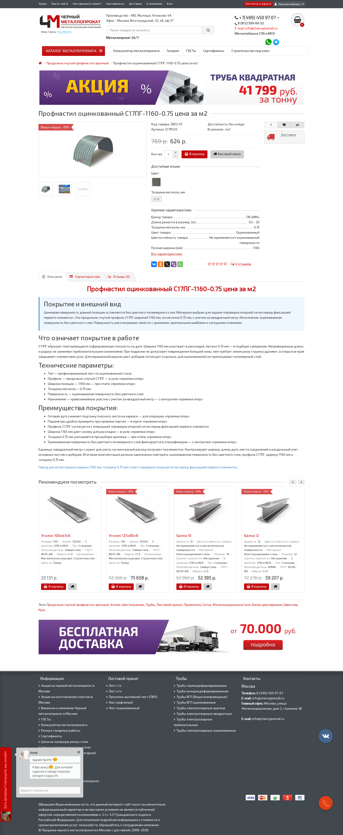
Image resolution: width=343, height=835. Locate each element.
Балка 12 (251, 535)
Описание (54, 276)
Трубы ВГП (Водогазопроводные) (201, 697)
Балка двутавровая (267, 605)
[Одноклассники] (160, 264)
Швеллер (291, 605)
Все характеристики (166, 254)
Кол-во (156, 154)
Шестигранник (133, 605)
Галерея (173, 51)
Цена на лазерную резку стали (64, 742)
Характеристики (87, 276)
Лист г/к (115, 685)
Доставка (135, 3)
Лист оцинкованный (124, 708)
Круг (42, 610)
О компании (154, 3)
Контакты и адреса (258, 3)
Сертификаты (115, 3)
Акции (43, 3)
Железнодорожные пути (232, 605)
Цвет (155, 173)
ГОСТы (191, 51)
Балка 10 (183, 535)
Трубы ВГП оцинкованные (196, 702)
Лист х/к (115, 691)
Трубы (150, 605)
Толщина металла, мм (168, 192)
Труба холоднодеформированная (202, 691)
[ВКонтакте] (154, 264)
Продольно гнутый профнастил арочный (78, 605)
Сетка (206, 605)
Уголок (115, 605)
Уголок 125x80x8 (123, 535)
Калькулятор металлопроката (136, 51)
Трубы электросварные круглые (200, 708)
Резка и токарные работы (60, 730)
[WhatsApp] (180, 264)
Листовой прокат (170, 605)
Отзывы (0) (121, 276)
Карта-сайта (59, 3)
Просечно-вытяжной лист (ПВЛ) (133, 697)
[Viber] (173, 264)
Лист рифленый (121, 702)
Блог (170, 3)
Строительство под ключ (250, 51)
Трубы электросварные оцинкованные (206, 730)
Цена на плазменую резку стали (66, 747)
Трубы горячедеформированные (201, 685)
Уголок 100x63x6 (55, 535)
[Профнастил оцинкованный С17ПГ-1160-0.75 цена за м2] (92, 149)
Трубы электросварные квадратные (204, 714)
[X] (167, 264)
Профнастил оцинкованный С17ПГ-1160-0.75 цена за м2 (171, 289)
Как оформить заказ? (87, 3)
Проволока (192, 605)
